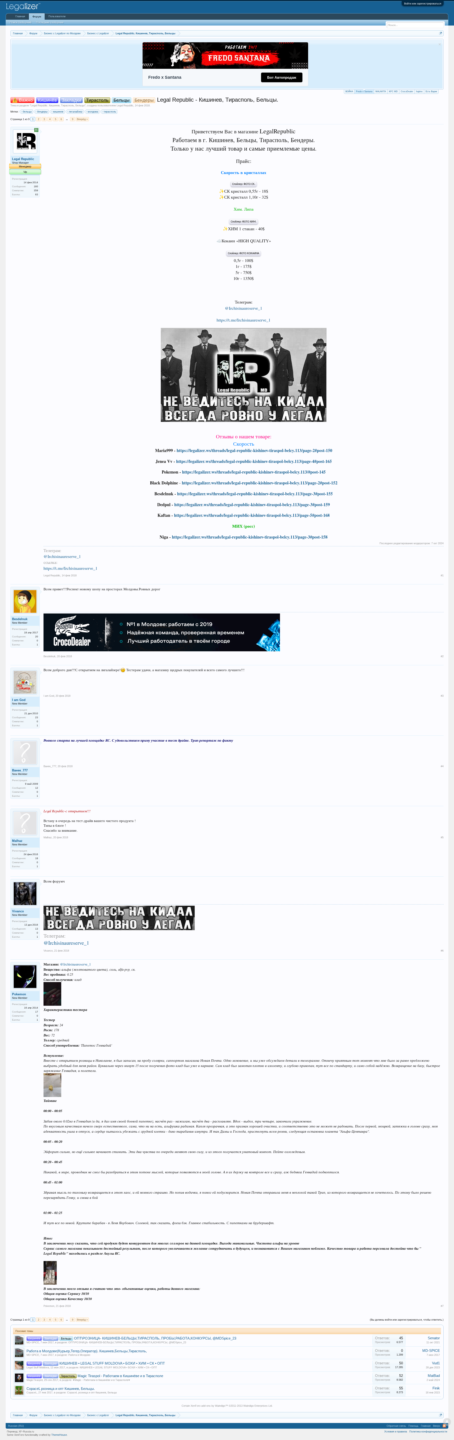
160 (36, 186)
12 (36, 788)
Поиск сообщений (20, 22)
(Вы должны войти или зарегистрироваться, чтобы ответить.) (407, 1319)
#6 (442, 950)
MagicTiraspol (34, 1380)
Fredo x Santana (364, 91)
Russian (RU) (16, 1425)
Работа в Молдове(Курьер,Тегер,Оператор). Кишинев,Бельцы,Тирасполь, (86, 1351)
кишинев (58, 111)
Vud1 (436, 1363)
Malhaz (17, 841)
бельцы (27, 111)
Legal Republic (125, 105)
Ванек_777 (20, 770)
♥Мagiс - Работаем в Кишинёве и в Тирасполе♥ (101, 1380)
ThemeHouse (59, 1434)
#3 (442, 695)
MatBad (434, 1376)
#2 (442, 656)
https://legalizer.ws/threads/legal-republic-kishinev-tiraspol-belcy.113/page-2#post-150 (254, 450)
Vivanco (18, 911)
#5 (442, 837)
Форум (36, 16)
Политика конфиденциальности (428, 1431)
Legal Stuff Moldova (37, 1367)
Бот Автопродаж (281, 77)
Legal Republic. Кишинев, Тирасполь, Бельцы (58, 105)
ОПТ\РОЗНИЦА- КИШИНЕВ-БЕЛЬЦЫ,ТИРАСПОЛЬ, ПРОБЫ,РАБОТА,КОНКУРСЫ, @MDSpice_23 (155, 1338)
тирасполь (110, 111)
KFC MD (393, 91)
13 (36, 928)
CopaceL (31, 1392)
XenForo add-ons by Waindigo (208, 1405)
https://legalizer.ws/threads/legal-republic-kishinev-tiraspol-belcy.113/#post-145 (254, 472)
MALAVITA (380, 91)
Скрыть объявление (439, 44)
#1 (442, 575)
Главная (20, 16)
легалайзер (75, 111)
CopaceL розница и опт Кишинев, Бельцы (92, 1392)
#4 (442, 766)
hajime (419, 91)
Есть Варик (431, 91)
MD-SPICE (32, 1342)
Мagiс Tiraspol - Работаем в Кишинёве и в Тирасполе (120, 1376)
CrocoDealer (407, 91)
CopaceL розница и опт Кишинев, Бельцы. (60, 1389)
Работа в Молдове (79, 1354)
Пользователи (56, 16)
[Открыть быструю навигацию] (440, 33)
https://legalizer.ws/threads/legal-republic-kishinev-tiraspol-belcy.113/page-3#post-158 (249, 537)
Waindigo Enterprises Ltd (257, 1405)
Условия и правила (395, 1431)
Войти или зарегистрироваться (422, 3)
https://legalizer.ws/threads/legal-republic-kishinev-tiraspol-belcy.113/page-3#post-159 (252, 504)
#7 (442, 1306)
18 (36, 858)
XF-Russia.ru (26, 1431)
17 (36, 1011)
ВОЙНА (349, 91)
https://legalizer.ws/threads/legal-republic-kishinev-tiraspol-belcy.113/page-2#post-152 (259, 483)
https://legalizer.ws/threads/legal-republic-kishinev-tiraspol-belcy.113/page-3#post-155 (255, 494)
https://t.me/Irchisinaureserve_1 (244, 320)
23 (36, 717)
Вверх (436, 1425)
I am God (19, 700)
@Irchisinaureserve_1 (243, 308)
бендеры (42, 111)
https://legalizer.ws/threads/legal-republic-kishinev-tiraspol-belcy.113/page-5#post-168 (252, 515)
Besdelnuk (19, 619)
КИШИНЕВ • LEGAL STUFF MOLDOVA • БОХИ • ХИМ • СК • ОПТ (112, 1363)
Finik (436, 1388)
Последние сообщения (50, 22)
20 (36, 636)
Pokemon (19, 994)
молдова (93, 111)
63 (36, 194)
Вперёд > (82, 119)
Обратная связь (396, 1425)
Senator (434, 1338)
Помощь (413, 1425)
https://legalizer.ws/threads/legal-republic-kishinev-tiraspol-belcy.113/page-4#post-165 (254, 461)
